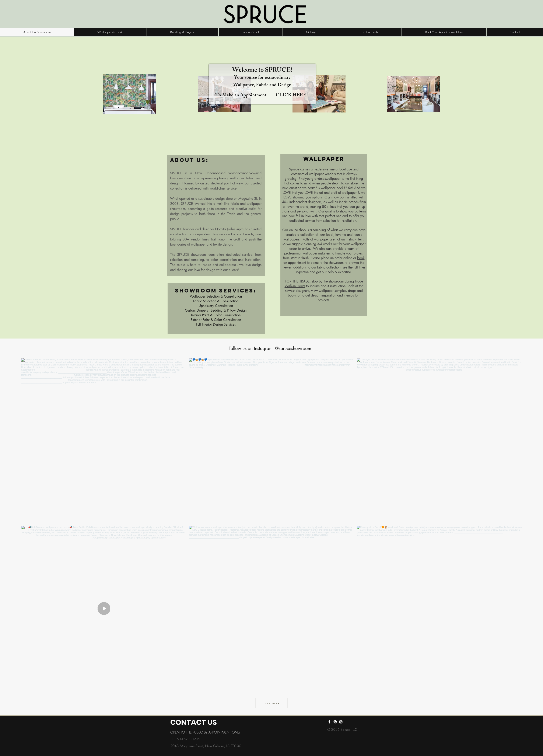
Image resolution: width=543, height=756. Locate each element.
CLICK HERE (291, 95)
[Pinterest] (335, 722)
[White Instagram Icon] (341, 722)
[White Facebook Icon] (329, 722)
